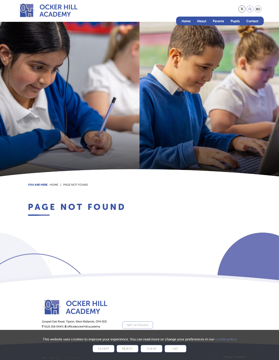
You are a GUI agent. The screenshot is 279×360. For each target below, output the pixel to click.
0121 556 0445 (53, 326)
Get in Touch (137, 325)
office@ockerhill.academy (83, 326)
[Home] (47, 10)
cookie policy (225, 339)
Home (54, 185)
